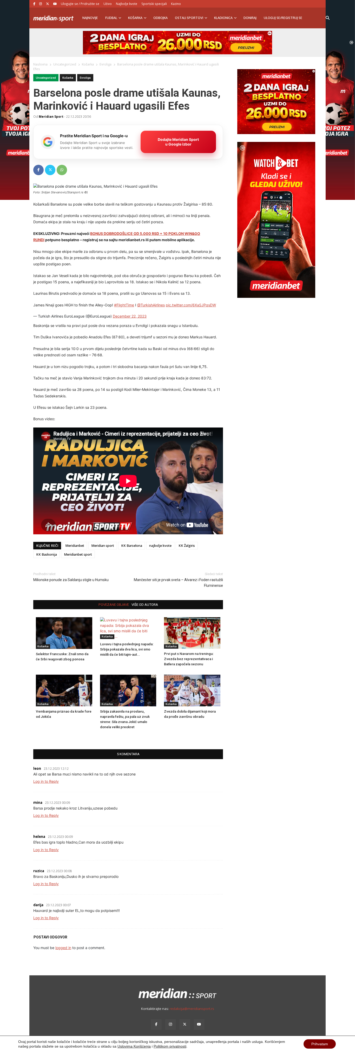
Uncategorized (46, 78)
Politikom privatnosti (170, 1046)
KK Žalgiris (187, 545)
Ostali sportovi (189, 18)
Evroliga (85, 78)
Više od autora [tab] (145, 605)
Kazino (176, 4)
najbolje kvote (160, 545)
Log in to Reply (46, 781)
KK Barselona (131, 545)
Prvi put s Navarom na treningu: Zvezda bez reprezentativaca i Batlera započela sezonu (189, 659)
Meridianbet (74, 545)
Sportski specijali (154, 4)
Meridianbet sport (78, 554)
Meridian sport (102, 545)
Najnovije (90, 18)
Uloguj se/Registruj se (283, 18)
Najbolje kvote (126, 4)
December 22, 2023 (130, 316)
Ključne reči (47, 545)
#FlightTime (124, 305)
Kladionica (223, 18)
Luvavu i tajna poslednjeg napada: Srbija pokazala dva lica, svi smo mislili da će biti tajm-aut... (126, 649)
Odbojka (160, 18)
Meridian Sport (51, 116)
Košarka (135, 18)
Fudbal (111, 18)
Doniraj (250, 18)
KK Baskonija (46, 554)
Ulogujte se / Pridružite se (80, 4)
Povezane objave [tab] (113, 605)
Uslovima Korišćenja (134, 1046)
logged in (63, 947)
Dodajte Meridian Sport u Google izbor (178, 141)
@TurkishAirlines (151, 305)
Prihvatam (319, 1044)
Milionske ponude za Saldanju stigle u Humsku (71, 580)
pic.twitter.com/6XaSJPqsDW (191, 305)
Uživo (107, 4)
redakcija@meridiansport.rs (192, 1008)
